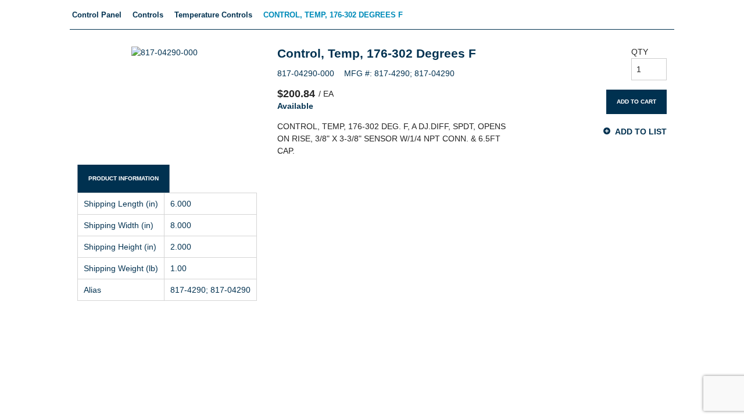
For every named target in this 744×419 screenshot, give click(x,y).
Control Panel (96, 14)
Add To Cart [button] (636, 101)
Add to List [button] (641, 131)
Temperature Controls (213, 14)
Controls (148, 14)
